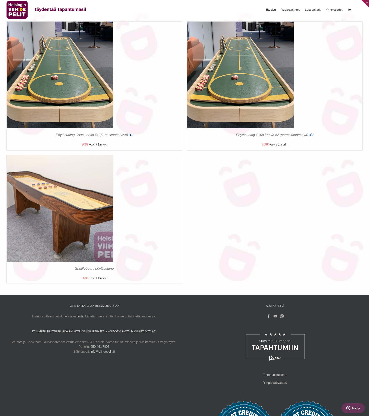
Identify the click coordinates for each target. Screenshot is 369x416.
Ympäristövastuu (275, 382)
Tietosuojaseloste (275, 375)
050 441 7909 (100, 346)
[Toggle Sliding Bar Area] (365, 4)
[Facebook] (268, 316)
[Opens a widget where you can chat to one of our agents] (353, 408)
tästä (80, 316)
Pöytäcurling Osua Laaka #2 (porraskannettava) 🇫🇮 (274, 135)
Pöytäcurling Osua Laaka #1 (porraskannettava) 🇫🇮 (94, 135)
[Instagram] (282, 316)
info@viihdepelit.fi (103, 351)
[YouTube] (275, 316)
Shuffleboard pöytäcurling (94, 268)
